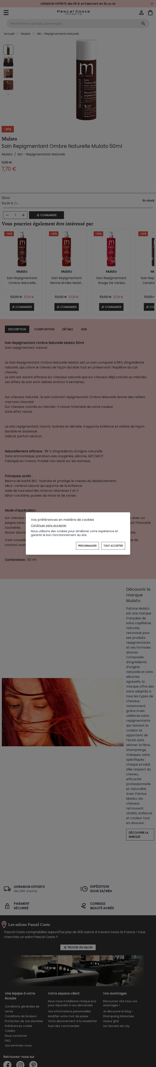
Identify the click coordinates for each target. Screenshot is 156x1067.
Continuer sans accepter (48, 525)
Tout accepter (113, 545)
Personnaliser (87, 545)
